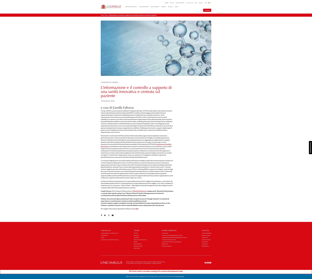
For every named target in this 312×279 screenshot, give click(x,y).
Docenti (172, 2)
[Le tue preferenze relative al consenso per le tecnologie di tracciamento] (310, 147)
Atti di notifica (137, 248)
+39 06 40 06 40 (104, 235)
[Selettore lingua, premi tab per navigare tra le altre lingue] (209, 3)
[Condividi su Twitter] (109, 215)
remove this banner (179, 276)
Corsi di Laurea (165, 233)
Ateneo (163, 6)
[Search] (205, 3)
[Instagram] (207, 262)
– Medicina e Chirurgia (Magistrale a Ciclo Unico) (172, 235)
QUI (137, 209)
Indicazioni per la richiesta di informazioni (110, 239)
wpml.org (142, 276)
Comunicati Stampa (109, 82)
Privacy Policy (205, 241)
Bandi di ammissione (138, 246)
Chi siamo (136, 233)
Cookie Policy (205, 244)
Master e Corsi (165, 244)
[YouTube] (210, 262)
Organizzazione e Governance (140, 239)
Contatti (200, 2)
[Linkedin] (209, 262)
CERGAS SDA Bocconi (139, 191)
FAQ (196, 2)
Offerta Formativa (131, 6)
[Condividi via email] (112, 215)
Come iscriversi (143, 6)
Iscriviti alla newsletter (206, 233)
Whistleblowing (205, 246)
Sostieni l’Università (206, 235)
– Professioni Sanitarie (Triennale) (169, 239)
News (176, 6)
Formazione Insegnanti (167, 246)
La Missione (136, 237)
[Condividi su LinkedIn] (105, 215)
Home (102, 15)
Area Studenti (154, 6)
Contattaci (207, 10)
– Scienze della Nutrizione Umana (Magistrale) (171, 241)
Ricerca (170, 6)
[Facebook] (205, 262)
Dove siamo (136, 235)
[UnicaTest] (111, 7)
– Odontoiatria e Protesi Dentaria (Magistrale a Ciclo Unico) (174, 237)
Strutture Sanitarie (180, 2)
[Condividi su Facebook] (101, 215)
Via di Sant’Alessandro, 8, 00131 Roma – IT (110, 233)
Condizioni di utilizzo (206, 239)
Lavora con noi (189, 2)
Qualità (166, 2)
